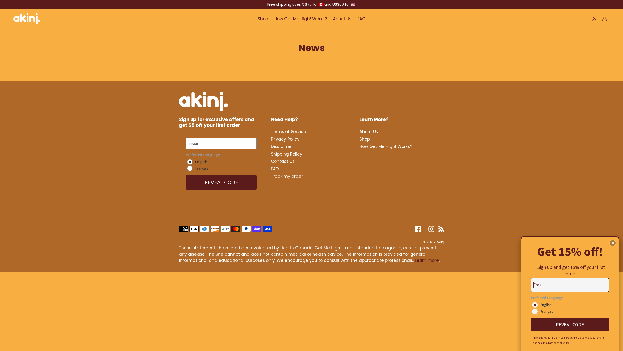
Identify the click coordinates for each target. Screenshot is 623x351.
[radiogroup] (570, 305)
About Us (368, 132)
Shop (364, 139)
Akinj (440, 242)
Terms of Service (288, 132)
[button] (613, 243)
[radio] (570, 305)
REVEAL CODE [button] (570, 325)
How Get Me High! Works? (385, 146)
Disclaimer (282, 146)
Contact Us (282, 161)
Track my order (287, 176)
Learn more (427, 260)
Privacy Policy (285, 139)
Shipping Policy (286, 154)
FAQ (275, 169)
